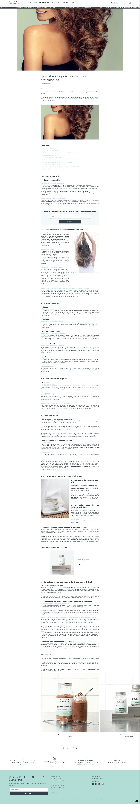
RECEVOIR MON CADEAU (54, 418)
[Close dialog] (99, 383)
